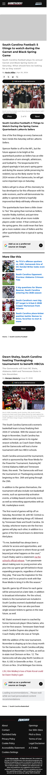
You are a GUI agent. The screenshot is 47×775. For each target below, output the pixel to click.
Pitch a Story (35, 734)
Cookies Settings (10, 752)
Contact (6, 730)
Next (37, 116)
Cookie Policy (8, 743)
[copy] (17, 77)
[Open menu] (3, 3)
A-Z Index (33, 748)
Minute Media (14, 758)
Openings (33, 725)
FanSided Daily (9, 734)
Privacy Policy (8, 739)
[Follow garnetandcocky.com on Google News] (41, 245)
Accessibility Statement (13, 748)
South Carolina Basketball (19, 706)
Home (4, 337)
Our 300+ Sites (36, 730)
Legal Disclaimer (37, 743)
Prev (9, 116)
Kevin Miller (10, 72)
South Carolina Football (18, 337)
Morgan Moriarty (12, 378)
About (5, 725)
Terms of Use (35, 739)
